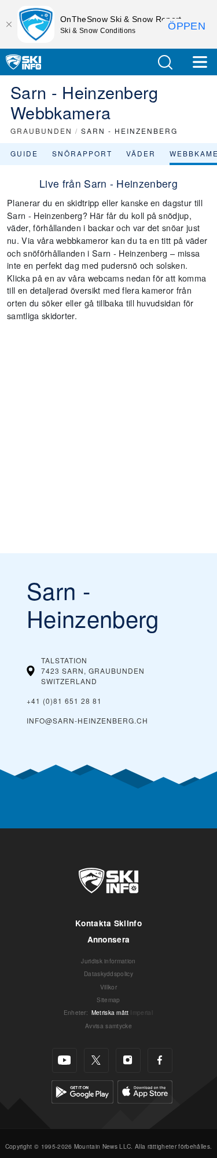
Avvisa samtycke (108, 1025)
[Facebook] (160, 1060)
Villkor (108, 986)
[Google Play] (82, 1090)
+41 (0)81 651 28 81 (64, 701)
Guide (24, 153)
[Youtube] (64, 1060)
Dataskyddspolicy (108, 973)
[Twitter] (96, 1060)
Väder (141, 153)
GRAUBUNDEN (41, 131)
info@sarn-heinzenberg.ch (87, 720)
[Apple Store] (144, 1090)
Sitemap (108, 999)
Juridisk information (108, 960)
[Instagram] (128, 1060)
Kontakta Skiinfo (108, 923)
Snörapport (82, 153)
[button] (165, 62)
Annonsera (108, 939)
